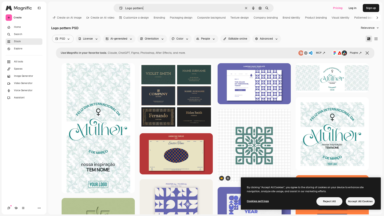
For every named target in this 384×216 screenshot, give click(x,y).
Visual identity (340, 17)
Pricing (338, 8)
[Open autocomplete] (119, 8)
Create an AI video (102, 17)
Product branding (316, 17)
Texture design (239, 17)
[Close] (367, 53)
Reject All (329, 201)
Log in (352, 8)
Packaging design (181, 17)
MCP (319, 52)
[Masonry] (369, 39)
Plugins (354, 52)
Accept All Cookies (360, 201)
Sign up (371, 8)
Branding (159, 17)
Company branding (266, 17)
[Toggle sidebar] (39, 8)
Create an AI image (69, 17)
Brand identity (291, 17)
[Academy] (16, 208)
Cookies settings (258, 201)
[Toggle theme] (23, 208)
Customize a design (136, 17)
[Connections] (9, 208)
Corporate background (211, 17)
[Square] (376, 39)
